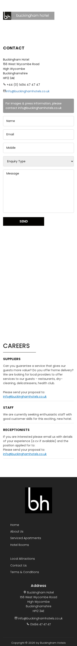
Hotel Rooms (19, 545)
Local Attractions (22, 559)
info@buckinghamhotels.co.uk (27, 91)
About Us (16, 531)
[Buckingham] (27, 15)
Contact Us (63, 4)
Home (14, 525)
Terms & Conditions (24, 572)
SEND (24, 221)
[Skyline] (38, 500)
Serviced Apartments (25, 538)
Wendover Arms (44, 4)
